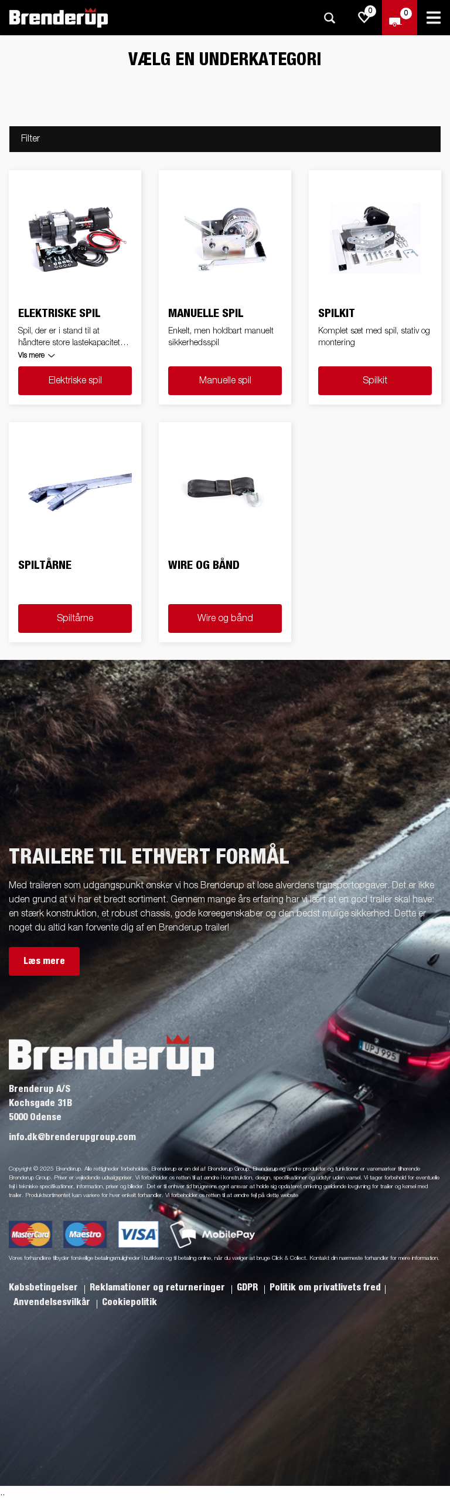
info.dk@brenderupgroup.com (72, 1137)
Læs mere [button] (44, 961)
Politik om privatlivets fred (325, 1287)
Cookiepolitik (129, 1302)
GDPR (248, 1287)
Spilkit (375, 381)
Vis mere (31, 355)
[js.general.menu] (433, 17)
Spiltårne (75, 618)
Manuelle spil (225, 381)
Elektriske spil (75, 381)
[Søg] (329, 18)
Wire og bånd (225, 618)
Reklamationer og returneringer (158, 1287)
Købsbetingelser (44, 1287)
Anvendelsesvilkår (53, 1302)
